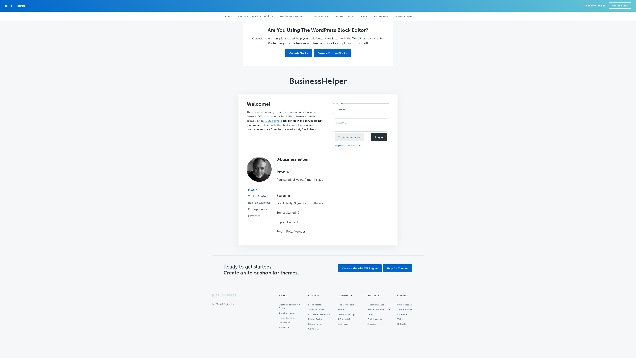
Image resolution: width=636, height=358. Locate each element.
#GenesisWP (344, 319)
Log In (379, 137)
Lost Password (353, 145)
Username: (342, 109)
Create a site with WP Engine (360, 268)
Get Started (284, 322)
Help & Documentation (379, 309)
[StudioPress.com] (17, 6)
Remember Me (351, 137)
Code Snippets (375, 319)
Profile (252, 190)
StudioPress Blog (376, 304)
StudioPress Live (405, 304)
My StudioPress (620, 5)
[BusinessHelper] (259, 184)
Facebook (402, 314)
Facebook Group (346, 314)
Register (339, 145)
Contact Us (313, 329)
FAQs (370, 314)
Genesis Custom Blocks (332, 53)
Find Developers (346, 304)
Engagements (257, 209)
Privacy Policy (315, 319)
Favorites (254, 216)
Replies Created (259, 203)
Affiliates (372, 324)
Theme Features (287, 318)
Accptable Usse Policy (319, 314)
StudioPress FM (405, 309)
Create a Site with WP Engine (289, 306)
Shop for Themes (397, 268)
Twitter (400, 319)
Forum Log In (403, 16)
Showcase (284, 327)
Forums (341, 309)
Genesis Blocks (298, 53)
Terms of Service (316, 309)
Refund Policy (315, 324)
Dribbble (401, 324)
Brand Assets (314, 304)
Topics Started (258, 196)
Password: (341, 122)
